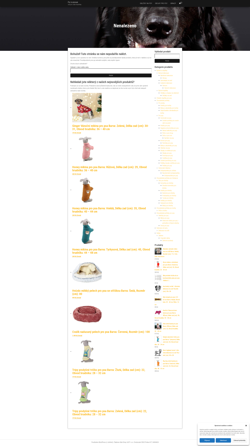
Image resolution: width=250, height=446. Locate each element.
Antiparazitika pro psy (171, 175)
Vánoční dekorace (170, 88)
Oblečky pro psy (163, 215)
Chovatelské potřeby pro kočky (166, 208)
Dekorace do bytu (162, 228)
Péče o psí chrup (167, 133)
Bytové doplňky (163, 90)
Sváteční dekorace (166, 83)
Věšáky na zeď (167, 95)
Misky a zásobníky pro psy (168, 145)
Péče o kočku (162, 210)
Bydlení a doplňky (162, 70)
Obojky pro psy (161, 3)
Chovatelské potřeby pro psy (166, 213)
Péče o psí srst (167, 135)
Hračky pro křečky (166, 190)
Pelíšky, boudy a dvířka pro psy (170, 163)
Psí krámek (73, 2)
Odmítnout (223, 440)
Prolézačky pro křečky (169, 196)
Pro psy (160, 115)
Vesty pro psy (164, 226)
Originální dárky (165, 238)
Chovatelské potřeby (163, 100)
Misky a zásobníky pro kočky (169, 108)
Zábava (160, 235)
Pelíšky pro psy (167, 166)
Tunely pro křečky (167, 198)
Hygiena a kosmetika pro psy (169, 128)
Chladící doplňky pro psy (164, 98)
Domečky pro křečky (166, 183)
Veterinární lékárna (164, 168)
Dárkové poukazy (167, 240)
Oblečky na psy (146, 3)
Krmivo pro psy (165, 141)
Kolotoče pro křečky (168, 193)
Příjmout (207, 440)
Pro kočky (161, 103)
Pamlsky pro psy (167, 143)
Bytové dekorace (163, 73)
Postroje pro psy (167, 155)
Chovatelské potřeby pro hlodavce (167, 178)
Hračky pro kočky (165, 105)
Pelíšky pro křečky (166, 201)
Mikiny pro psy (164, 218)
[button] (246, 426)
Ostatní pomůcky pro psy (168, 160)
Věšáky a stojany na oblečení (169, 93)
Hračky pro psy (165, 125)
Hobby (158, 233)
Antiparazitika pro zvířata (168, 171)
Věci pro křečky (163, 180)
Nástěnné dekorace (166, 75)
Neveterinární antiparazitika (170, 173)
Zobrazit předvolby (239, 440)
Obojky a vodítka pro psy (168, 150)
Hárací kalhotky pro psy (169, 130)
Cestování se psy (165, 118)
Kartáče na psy (169, 138)
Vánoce (164, 85)
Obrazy (173, 3)
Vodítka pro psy (167, 158)
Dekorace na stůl (163, 231)
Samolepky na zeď (166, 80)
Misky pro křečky (167, 205)
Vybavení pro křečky (166, 203)
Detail (79, 133)
